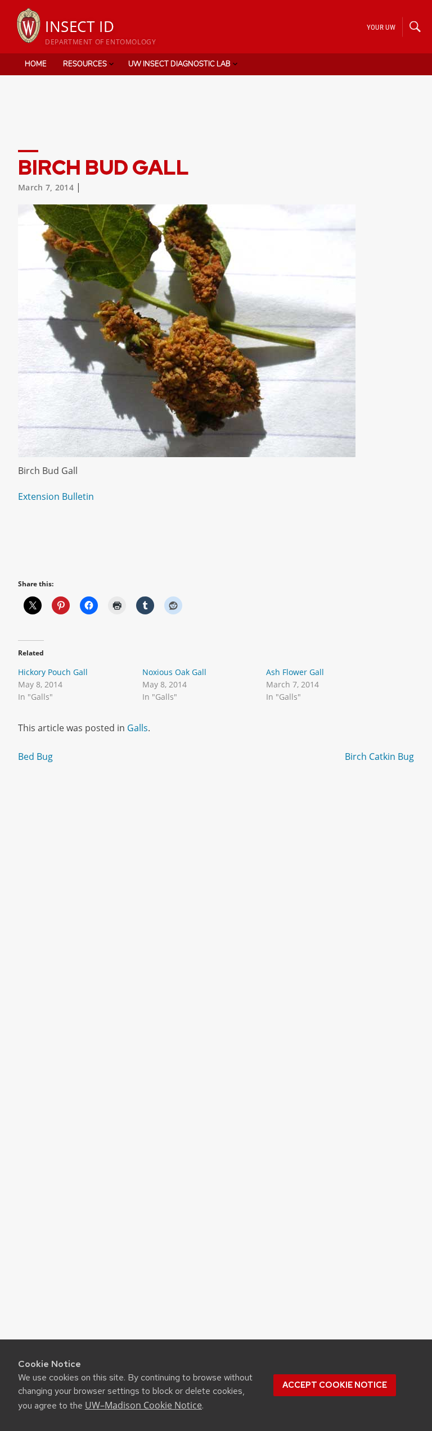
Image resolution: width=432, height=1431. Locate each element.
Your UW (381, 26)
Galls (137, 728)
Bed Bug (35, 756)
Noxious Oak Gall (174, 672)
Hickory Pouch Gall (53, 672)
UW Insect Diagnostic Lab (179, 64)
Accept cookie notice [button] (334, 1385)
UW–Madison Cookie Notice (143, 1405)
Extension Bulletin (56, 496)
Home (36, 64)
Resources (85, 64)
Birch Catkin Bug (379, 756)
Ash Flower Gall (295, 672)
